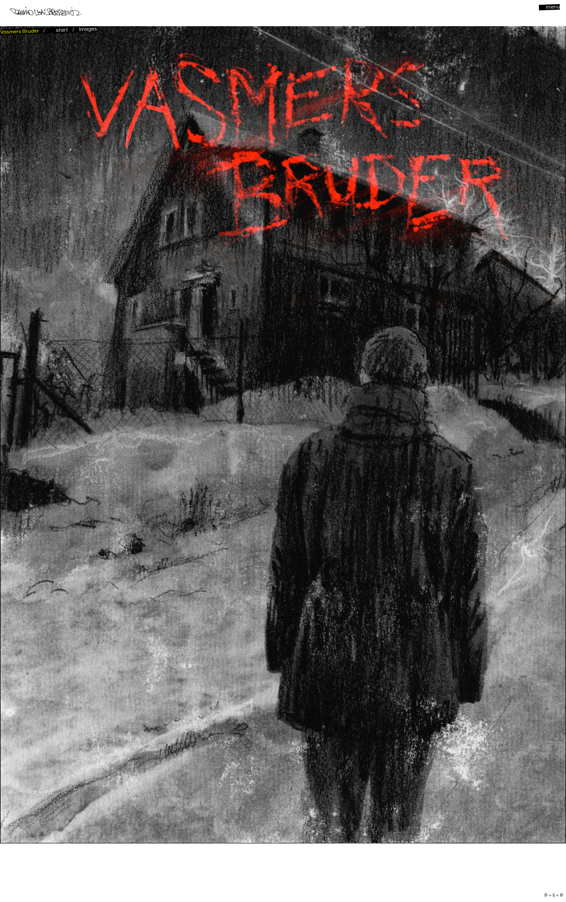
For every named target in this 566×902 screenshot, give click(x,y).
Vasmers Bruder (20, 31)
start (62, 30)
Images (88, 29)
